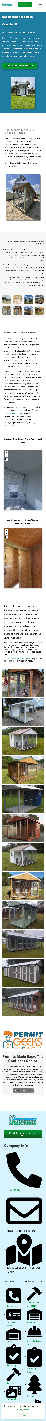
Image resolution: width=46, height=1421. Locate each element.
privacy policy (23, 1410)
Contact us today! (15, 413)
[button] (40, 5)
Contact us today (23, 280)
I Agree (23, 1415)
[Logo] (7, 5)
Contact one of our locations (16, 658)
